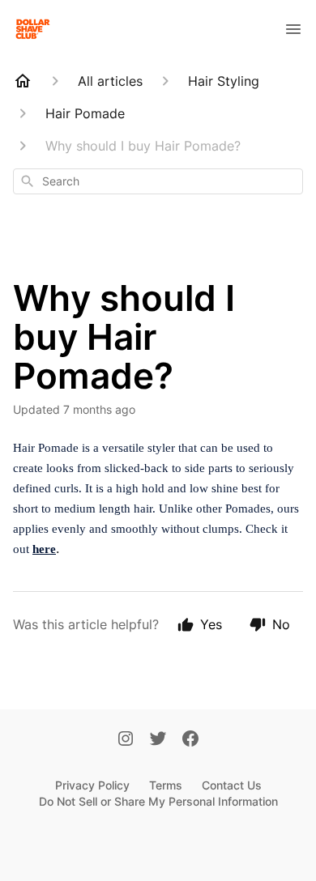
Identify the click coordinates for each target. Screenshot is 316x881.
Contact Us (232, 785)
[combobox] (158, 181)
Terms (165, 785)
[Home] (22, 81)
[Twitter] (158, 740)
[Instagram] (125, 740)
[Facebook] (190, 740)
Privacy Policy (92, 785)
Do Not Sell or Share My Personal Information (158, 801)
